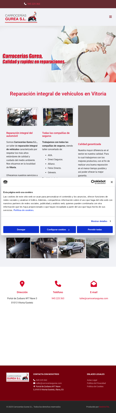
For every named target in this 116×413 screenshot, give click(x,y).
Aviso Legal (92, 380)
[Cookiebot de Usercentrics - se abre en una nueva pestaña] (93, 182)
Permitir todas (95, 229)
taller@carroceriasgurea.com (49, 383)
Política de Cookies (95, 386)
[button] (77, 17)
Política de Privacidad (96, 383)
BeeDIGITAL (104, 407)
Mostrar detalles (99, 221)
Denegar (21, 229)
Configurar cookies (56, 229)
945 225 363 (33, 4)
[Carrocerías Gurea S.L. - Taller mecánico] (58, 248)
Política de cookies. (24, 210)
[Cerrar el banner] (112, 182)
